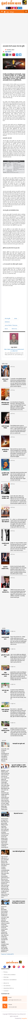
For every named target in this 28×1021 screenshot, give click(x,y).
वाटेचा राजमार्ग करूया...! (5, 380)
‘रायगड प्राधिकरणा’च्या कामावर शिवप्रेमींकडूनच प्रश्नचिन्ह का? (18, 902)
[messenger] (16, 8)
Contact (6, 991)
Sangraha (24, 1018)
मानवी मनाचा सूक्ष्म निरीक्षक (5, 427)
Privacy (6, 972)
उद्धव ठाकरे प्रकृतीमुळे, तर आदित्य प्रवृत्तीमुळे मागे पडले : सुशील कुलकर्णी (18, 766)
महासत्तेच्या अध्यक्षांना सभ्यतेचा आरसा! (5, 567)
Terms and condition (9, 974)
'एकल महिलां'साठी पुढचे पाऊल (18, 851)
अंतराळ (15, 318)
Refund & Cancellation (10, 979)
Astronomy (14, 328)
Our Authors (7, 985)
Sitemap (6, 977)
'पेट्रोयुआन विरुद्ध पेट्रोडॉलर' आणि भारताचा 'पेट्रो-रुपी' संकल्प (5, 497)
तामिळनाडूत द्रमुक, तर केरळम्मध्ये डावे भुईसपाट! (5, 403)
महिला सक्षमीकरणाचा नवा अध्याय (5, 674)
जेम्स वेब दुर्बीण (7, 318)
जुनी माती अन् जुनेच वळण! (5, 655)
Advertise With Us (9, 988)
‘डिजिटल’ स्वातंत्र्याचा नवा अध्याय (5, 591)
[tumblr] (19, 8)
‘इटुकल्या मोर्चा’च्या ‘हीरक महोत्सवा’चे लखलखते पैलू (5, 521)
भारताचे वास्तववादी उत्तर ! (5, 638)
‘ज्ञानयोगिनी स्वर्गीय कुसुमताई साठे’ (5, 474)
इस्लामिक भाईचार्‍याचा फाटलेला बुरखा (5, 730)
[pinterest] (11, 8)
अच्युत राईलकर (8, 51)
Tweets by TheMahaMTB (7, 954)
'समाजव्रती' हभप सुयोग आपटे (18, 743)
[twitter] (9, 8)
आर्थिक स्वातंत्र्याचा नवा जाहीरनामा (5, 710)
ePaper (12, 12)
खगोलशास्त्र (7, 322)
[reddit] (21, 8)
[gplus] (14, 8)
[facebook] (7, 8)
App (8, 12)
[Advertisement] (14, 28)
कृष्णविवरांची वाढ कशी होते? (5, 450)
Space (6, 328)
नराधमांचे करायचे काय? (5, 544)
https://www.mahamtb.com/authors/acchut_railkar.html (14, 350)
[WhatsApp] (4, 55)
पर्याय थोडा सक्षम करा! (5, 691)
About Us (6, 983)
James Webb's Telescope (11, 325)
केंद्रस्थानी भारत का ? (18, 813)
